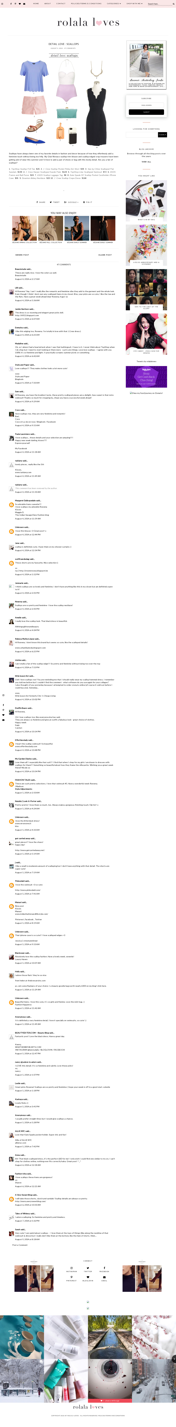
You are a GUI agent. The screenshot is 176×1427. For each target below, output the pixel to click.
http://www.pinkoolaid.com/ (27, 890)
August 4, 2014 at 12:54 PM (27, 550)
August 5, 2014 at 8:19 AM (27, 923)
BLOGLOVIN (46, 1050)
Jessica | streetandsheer (26, 941)
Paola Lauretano (22, 434)
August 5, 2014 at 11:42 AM (28, 1008)
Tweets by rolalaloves (146, 361)
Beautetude (20, 269)
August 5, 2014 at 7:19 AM (27, 872)
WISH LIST (89, 40)
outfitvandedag (22, 559)
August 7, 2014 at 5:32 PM (27, 1221)
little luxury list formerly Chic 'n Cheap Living (35, 696)
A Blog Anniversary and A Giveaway (147, 263)
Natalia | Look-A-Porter (25, 801)
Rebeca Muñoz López (24, 639)
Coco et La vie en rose (25, 422)
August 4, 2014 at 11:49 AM (28, 476)
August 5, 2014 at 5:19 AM (27, 854)
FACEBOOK (59, 1050)
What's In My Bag (146, 220)
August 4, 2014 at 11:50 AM (28, 492)
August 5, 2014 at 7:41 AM (27, 894)
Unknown (19, 527)
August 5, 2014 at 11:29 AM (28, 989)
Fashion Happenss (23, 1004)
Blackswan (20, 953)
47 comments (70, 48)
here (104, 986)
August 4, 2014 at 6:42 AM (27, 356)
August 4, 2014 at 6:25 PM (27, 651)
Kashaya (19, 1099)
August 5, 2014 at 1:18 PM (27, 1090)
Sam (17, 391)
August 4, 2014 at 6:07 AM (27, 319)
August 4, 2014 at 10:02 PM (27, 699)
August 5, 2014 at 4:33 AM (27, 830)
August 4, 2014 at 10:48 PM (27, 750)
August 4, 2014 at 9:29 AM (27, 401)
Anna (17, 1155)
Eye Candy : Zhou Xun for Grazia (146, 352)
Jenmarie (19, 583)
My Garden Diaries (23, 759)
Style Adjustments (23, 789)
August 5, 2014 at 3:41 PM (27, 1106)
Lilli (16, 288)
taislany (18, 460)
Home (36, 4)
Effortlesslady (21, 740)
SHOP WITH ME (134, 4)
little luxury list (22, 676)
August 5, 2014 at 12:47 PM (27, 1053)
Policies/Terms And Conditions (111, 1415)
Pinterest (19, 919)
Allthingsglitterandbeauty (27, 626)
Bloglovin (19, 379)
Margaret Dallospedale (25, 500)
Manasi (18, 902)
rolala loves (73, 1415)
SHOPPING (80, 40)
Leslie (17, 1083)
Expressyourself (22, 443)
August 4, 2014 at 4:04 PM (27, 630)
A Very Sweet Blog (23, 1195)
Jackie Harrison (22, 309)
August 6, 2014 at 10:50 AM (28, 1205)
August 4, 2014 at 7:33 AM (27, 383)
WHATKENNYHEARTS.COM (28, 1047)
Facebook (51, 422)
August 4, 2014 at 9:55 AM (27, 425)
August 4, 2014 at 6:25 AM (27, 335)
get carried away (22, 838)
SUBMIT (146, 112)
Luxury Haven (21, 959)
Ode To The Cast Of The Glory (146, 307)
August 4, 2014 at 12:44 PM (27, 534)
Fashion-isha (21, 1173)
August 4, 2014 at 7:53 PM (27, 667)
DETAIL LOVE (50, 40)
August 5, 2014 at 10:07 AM (28, 963)
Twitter (38, 919)
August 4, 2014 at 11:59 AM (28, 518)
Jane (17, 543)
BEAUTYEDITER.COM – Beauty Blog (32, 1033)
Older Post (105, 255)
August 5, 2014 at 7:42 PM (27, 1146)
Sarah (17, 1229)
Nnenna (18, 601)
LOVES (65, 40)
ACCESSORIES (39, 40)
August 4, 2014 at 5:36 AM (27, 300)
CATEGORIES (113, 4)
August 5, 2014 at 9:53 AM (27, 944)
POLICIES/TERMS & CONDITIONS (86, 4)
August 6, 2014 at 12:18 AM (28, 1165)
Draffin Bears (21, 708)
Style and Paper (22, 365)
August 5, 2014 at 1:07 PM (27, 1075)
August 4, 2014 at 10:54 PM (27, 771)
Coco (17, 410)
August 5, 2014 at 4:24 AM (27, 808)
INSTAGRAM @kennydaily (27, 1050)
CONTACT (61, 4)
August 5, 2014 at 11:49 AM (28, 1024)
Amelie (18, 617)
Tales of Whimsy (22, 1213)
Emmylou (19, 327)
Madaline (19, 343)
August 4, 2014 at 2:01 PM (27, 593)
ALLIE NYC (20, 1131)
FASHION (58, 40)
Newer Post (22, 255)
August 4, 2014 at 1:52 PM (27, 574)
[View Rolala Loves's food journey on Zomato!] (146, 393)
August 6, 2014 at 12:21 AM (28, 1186)
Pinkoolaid (19, 881)
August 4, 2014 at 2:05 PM (27, 609)
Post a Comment (20, 1245)
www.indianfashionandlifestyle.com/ (31, 914)
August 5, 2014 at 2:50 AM (27, 792)
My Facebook (21, 448)
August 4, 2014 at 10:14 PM (27, 731)
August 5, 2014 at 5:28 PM (27, 1122)
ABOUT (47, 4)
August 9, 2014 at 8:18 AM (27, 1239)
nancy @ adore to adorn (26, 1062)
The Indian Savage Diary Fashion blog (32, 515)
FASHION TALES (22, 780)
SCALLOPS (72, 40)
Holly (17, 971)
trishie (18, 660)
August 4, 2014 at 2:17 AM (27, 279)
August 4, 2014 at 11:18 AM (28, 452)
